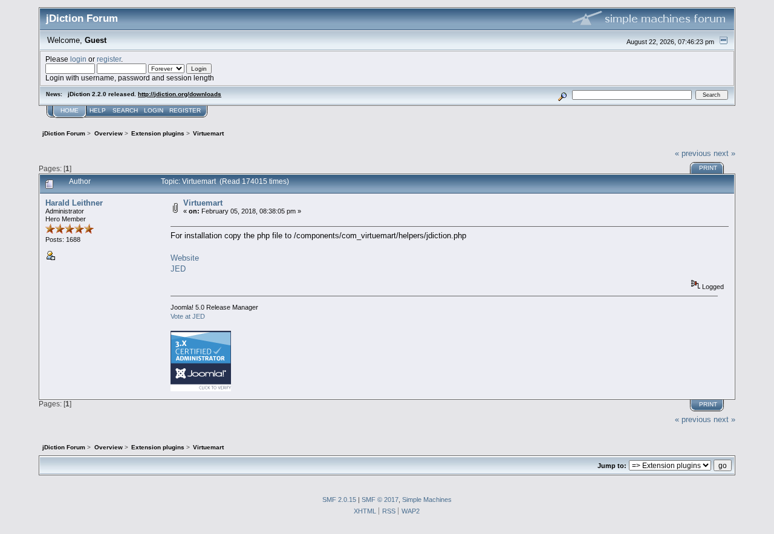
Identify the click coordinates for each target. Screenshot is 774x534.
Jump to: (611, 465)
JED (178, 268)
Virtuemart (203, 202)
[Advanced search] (562, 94)
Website (185, 257)
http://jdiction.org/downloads (179, 94)
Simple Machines (427, 499)
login (78, 59)
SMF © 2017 (380, 499)
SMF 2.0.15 (339, 499)
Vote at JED (188, 316)
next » (724, 153)
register (109, 59)
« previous (693, 153)
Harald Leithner (74, 202)
